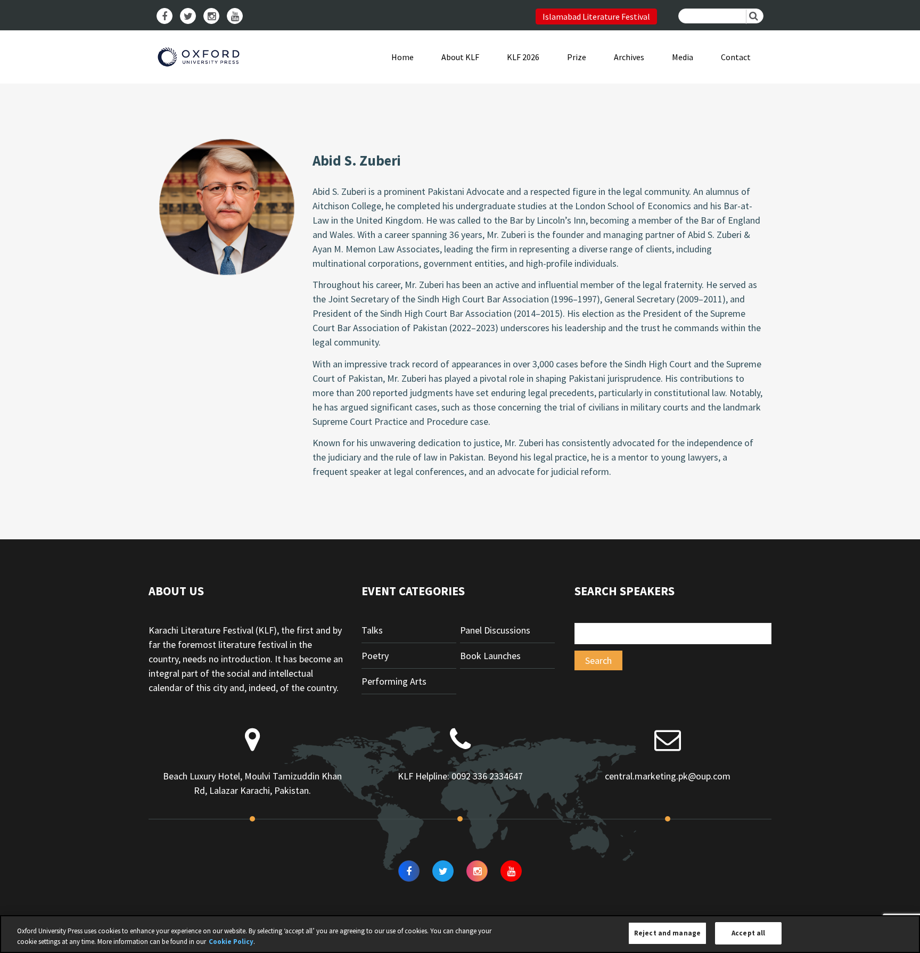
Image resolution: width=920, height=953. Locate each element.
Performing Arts (394, 681)
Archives (629, 57)
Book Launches (490, 656)
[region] (460, 934)
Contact (736, 57)
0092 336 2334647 (487, 776)
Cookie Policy (231, 941)
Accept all (748, 933)
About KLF (460, 57)
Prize (576, 57)
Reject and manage (667, 933)
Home (402, 57)
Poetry (375, 656)
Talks (372, 630)
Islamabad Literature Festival (596, 16)
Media (682, 57)
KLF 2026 (523, 57)
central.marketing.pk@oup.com (667, 776)
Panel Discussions (495, 630)
